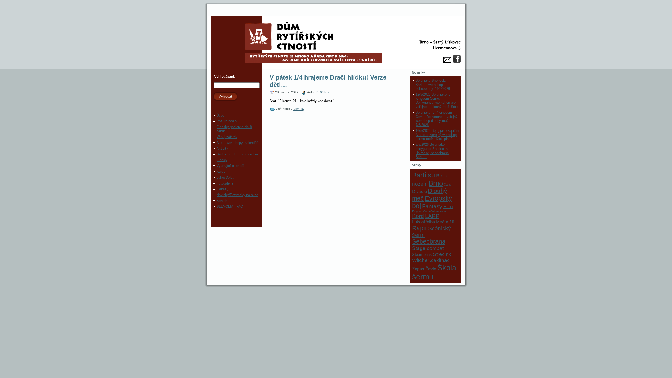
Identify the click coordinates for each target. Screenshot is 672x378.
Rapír (419, 228)
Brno (436, 183)
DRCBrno (323, 92)
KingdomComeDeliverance (429, 211)
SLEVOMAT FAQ (230, 206)
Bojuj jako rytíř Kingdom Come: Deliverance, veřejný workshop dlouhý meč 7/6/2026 (437, 119)
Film (448, 206)
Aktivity (222, 148)
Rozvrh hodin (227, 121)
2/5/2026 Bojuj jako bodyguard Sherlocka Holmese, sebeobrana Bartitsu (432, 151)
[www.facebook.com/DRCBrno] (457, 59)
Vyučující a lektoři (230, 166)
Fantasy (432, 206)
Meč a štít (446, 221)
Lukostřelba (225, 178)
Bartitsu (423, 175)
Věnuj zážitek (227, 137)
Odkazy (222, 189)
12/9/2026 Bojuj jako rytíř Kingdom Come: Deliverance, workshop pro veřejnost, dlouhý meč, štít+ (437, 100)
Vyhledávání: (224, 76)
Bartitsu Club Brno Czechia (237, 154)
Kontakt (222, 201)
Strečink (442, 254)
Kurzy (221, 172)
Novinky (298, 109)
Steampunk (422, 255)
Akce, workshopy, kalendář (237, 143)
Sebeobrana (428, 241)
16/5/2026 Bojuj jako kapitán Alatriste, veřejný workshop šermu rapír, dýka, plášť (437, 135)
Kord (418, 216)
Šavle (430, 268)
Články (222, 160)
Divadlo (419, 191)
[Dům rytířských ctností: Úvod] (336, 42)
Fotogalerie (225, 183)
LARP (432, 216)
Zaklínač (440, 260)
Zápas (418, 268)
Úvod (220, 115)
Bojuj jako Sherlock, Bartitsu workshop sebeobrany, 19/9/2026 (433, 84)
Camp (448, 184)
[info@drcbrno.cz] (447, 60)
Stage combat (428, 248)
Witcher (420, 260)
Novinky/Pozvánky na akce (237, 195)
